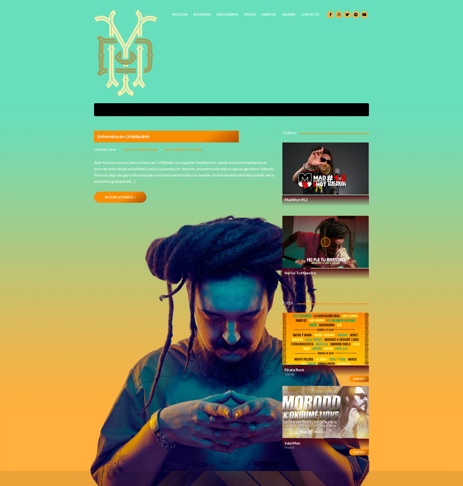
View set (359, 378)
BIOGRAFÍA (202, 14)
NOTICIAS (180, 14)
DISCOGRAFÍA (227, 14)
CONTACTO (310, 14)
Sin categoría (191, 149)
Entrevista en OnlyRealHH (123, 136)
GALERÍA (288, 14)
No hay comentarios (140, 149)
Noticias (171, 149)
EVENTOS (269, 14)
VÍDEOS (250, 14)
